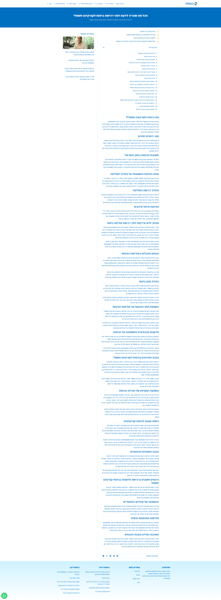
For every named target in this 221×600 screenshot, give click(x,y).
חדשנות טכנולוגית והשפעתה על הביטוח (142, 84)
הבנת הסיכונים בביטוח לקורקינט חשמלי (142, 88)
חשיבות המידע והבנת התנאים (145, 109)
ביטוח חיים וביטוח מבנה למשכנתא (99, 588)
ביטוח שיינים (72, 4)
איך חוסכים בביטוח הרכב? (71, 593)
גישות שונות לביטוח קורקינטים (145, 94)
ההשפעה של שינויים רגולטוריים (144, 103)
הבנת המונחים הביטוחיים (146, 97)
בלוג (50, 4)
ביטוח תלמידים (60, 4)
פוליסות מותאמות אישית (147, 106)
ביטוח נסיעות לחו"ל (86, 4)
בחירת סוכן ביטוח (149, 78)
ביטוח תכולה (106, 578)
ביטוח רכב (99, 4)
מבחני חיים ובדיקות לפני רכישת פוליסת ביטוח (141, 72)
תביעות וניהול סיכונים (148, 69)
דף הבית (129, 20)
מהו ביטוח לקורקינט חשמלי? (146, 53)
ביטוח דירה (110, 4)
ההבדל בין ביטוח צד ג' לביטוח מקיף (68, 585)
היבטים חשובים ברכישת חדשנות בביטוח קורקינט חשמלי (137, 100)
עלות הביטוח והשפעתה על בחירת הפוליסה (142, 63)
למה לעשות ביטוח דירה (102, 591)
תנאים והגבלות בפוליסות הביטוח (145, 75)
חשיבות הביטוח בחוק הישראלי (145, 60)
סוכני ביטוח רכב (74, 578)
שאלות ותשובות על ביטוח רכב (70, 589)
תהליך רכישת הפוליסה (148, 66)
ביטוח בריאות (120, 4)
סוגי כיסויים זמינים (149, 56)
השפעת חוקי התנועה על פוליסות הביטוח (142, 81)
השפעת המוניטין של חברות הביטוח (143, 91)
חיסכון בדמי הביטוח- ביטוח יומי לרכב (68, 582)
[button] (103, 47)
